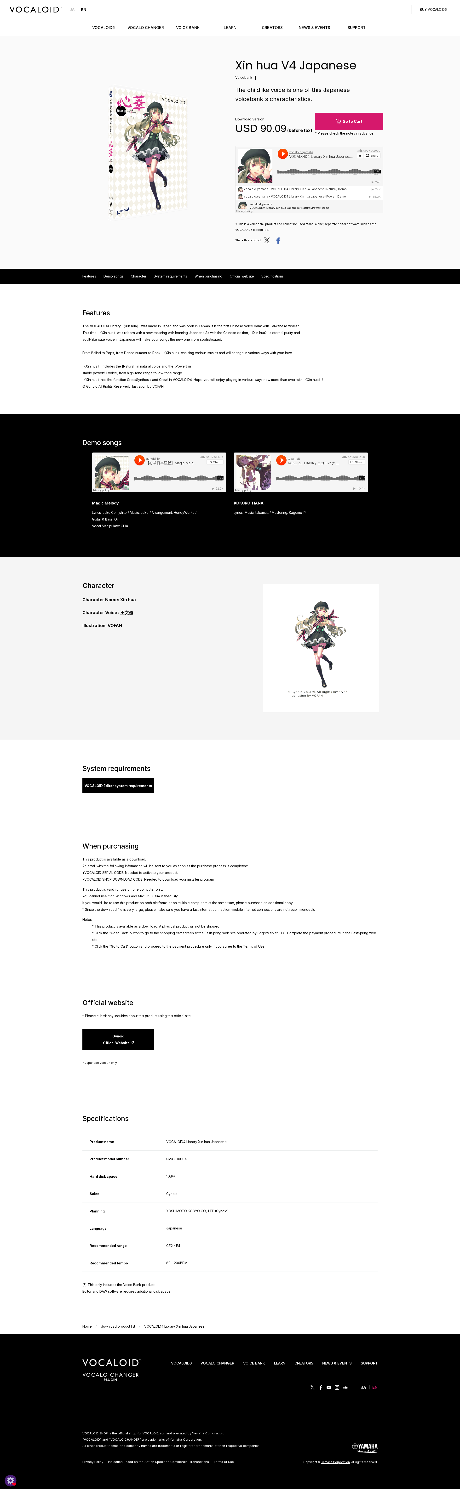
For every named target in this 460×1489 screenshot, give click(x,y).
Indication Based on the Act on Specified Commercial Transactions (158, 1462)
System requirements (170, 276)
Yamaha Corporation (207, 1433)
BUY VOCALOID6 (433, 9)
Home (87, 1326)
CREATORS (303, 1363)
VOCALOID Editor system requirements (118, 786)
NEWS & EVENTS (337, 1363)
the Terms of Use (250, 946)
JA (72, 9)
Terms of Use (224, 1462)
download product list (118, 1326)
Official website (242, 276)
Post (268, 240)
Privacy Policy (92, 1462)
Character (138, 276)
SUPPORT (369, 1363)
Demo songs (113, 276)
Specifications (272, 276)
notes (350, 133)
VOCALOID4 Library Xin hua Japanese (174, 1326)
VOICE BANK (254, 1363)
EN (375, 1387)
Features (89, 276)
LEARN (279, 1363)
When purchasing (208, 276)
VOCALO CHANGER (217, 1363)
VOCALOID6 (181, 1363)
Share (278, 240)
